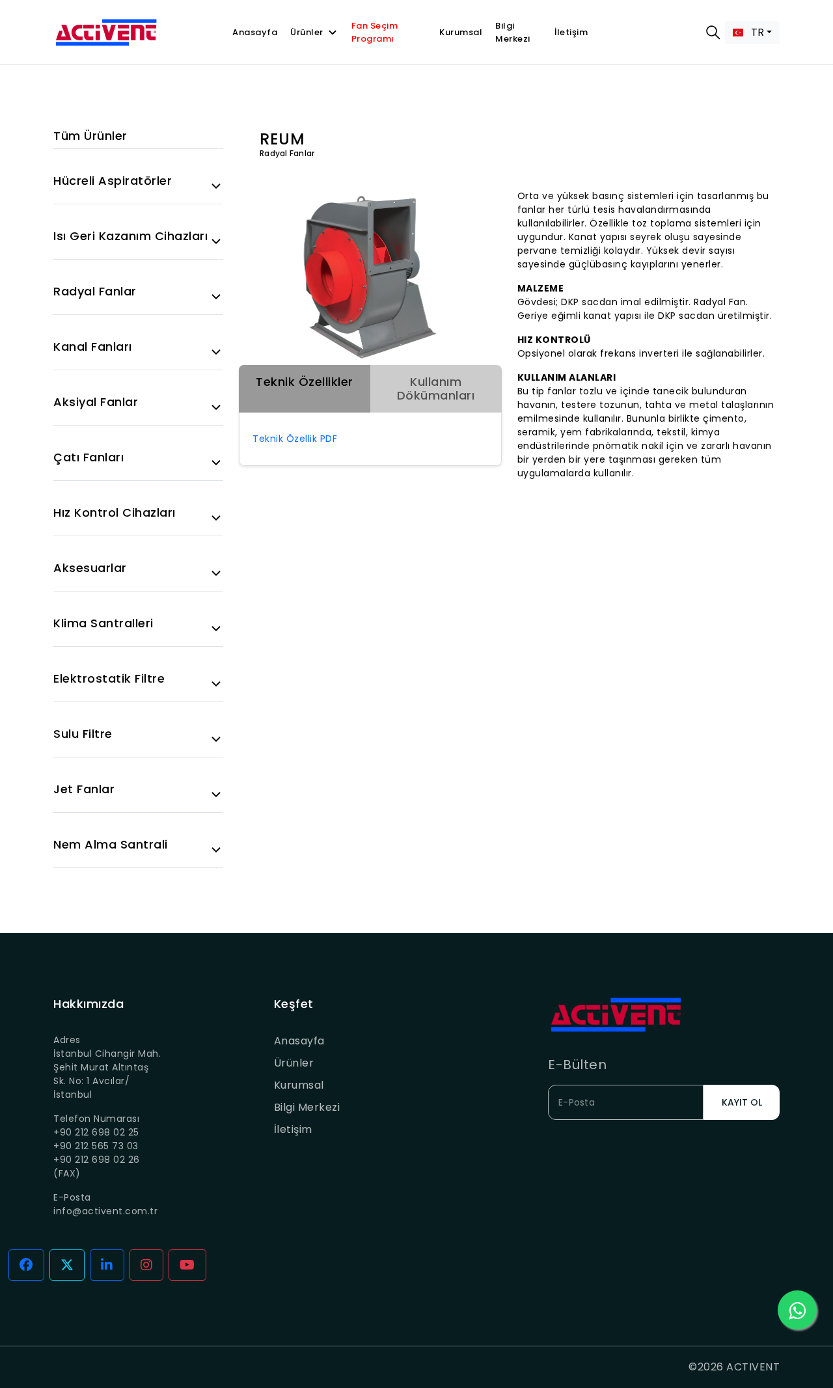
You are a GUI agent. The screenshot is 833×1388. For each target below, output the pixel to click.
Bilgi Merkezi (512, 32)
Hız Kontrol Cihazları (114, 513)
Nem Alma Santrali (110, 844)
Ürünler (306, 32)
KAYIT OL (742, 1102)
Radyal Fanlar (95, 291)
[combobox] (752, 32)
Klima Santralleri (103, 623)
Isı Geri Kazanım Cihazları (130, 236)
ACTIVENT (753, 1366)
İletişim (571, 32)
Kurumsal (460, 32)
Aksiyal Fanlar (95, 402)
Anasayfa (254, 32)
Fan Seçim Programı (374, 32)
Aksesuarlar (90, 568)
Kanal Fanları (92, 347)
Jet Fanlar (84, 789)
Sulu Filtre (83, 734)
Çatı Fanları (88, 457)
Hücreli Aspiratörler (112, 181)
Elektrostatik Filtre (109, 679)
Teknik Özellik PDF (295, 438)
